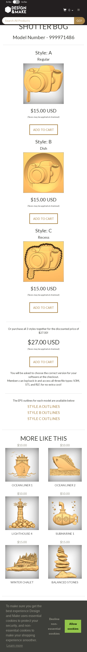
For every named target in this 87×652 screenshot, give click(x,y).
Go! (79, 20)
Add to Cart (43, 129)
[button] (67, 10)
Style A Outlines (44, 406)
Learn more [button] (14, 645)
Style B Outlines (44, 412)
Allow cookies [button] (73, 626)
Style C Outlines (44, 418)
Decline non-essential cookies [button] (54, 626)
